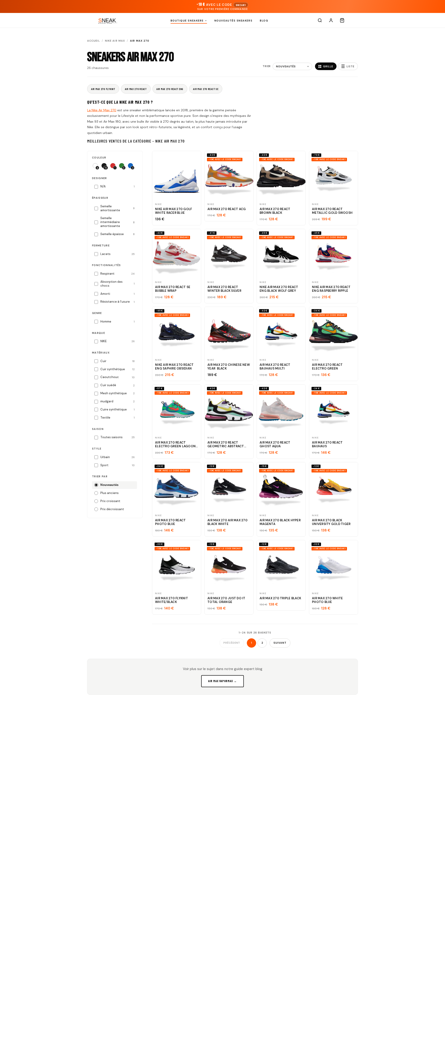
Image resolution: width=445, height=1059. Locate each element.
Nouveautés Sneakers (233, 20)
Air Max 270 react (136, 88)
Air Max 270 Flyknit (103, 88)
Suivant (279, 642)
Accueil (93, 40)
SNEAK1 (241, 4)
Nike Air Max (115, 40)
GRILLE (328, 66)
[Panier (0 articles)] (342, 20)
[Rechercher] (319, 20)
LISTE (350, 66)
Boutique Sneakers (187, 20)
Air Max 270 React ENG (169, 88)
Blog (264, 20)
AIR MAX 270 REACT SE (205, 88)
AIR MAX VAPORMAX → (222, 681)
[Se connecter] (331, 20)
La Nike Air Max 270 (101, 110)
